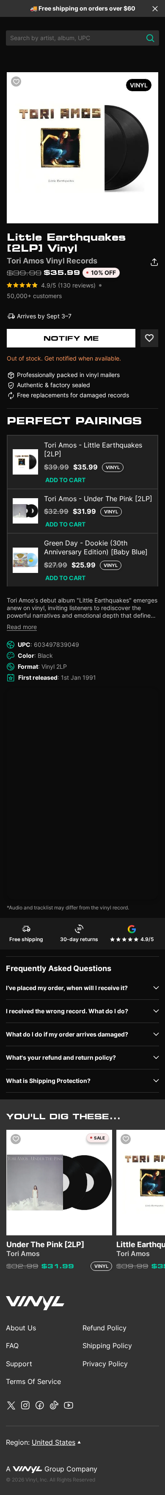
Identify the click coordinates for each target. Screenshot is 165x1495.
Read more (22, 626)
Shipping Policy (107, 1345)
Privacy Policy (105, 1363)
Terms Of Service (33, 1381)
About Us (21, 1328)
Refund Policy (104, 1328)
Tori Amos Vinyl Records (52, 260)
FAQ (12, 1345)
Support (19, 1363)
